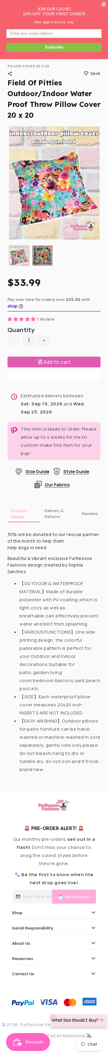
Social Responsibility (32, 927)
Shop (17, 912)
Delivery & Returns (54, 513)
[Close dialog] (103, 4)
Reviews (90, 513)
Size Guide (37, 471)
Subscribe (54, 47)
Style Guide (76, 471)
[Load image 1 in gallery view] (19, 256)
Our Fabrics (57, 484)
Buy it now (54, 375)
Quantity (21, 330)
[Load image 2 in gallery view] (42, 256)
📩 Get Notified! (74, 896)
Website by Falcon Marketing (54, 1035)
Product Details (18, 514)
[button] (10, 73)
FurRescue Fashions (42, 1024)
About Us (21, 943)
